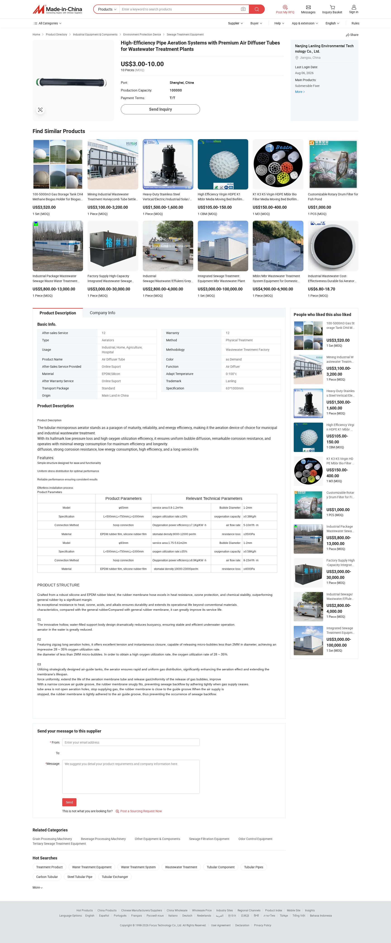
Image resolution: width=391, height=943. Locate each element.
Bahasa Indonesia (321, 915)
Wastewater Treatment (181, 867)
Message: (52, 763)
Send (69, 802)
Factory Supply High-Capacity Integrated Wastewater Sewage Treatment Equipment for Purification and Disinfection (341, 562)
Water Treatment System (138, 867)
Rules (355, 23)
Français (136, 915)
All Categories (48, 23)
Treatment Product (49, 867)
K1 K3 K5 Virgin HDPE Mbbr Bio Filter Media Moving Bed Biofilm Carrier (341, 461)
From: (55, 742)
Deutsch (187, 915)
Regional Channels (249, 910)
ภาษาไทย (269, 915)
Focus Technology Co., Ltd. (166, 925)
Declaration (242, 925)
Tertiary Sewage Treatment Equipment (59, 843)
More (298, 91)
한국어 (232, 915)
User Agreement (221, 925)
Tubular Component (221, 867)
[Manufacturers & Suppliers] (57, 9)
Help (277, 23)
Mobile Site (293, 910)
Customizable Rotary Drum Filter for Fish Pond (340, 494)
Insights (310, 910)
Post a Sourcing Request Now (139, 811)
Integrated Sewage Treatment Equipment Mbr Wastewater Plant (340, 630)
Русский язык (155, 915)
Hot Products (84, 910)
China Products (107, 910)
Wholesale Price (202, 910)
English (89, 915)
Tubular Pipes (253, 867)
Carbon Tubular (47, 877)
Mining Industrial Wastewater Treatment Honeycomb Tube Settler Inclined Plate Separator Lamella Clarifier (341, 359)
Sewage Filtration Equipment (209, 839)
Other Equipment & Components (157, 839)
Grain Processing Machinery (52, 839)
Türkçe (284, 915)
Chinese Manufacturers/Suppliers (141, 910)
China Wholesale (177, 910)
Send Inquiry (160, 109)
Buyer (254, 23)
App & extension (303, 23)
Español (104, 915)
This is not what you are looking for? (87, 811)
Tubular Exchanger (115, 877)
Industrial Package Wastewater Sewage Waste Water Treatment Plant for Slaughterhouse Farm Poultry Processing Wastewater (341, 528)
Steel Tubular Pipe (79, 877)
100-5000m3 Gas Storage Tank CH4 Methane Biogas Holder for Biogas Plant (341, 325)
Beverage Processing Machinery (103, 839)
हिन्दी (256, 915)
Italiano (173, 915)
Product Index (273, 910)
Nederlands (204, 915)
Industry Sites (224, 910)
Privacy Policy (262, 925)
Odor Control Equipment (255, 839)
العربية (219, 915)
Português (120, 915)
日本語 (245, 915)
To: (58, 753)
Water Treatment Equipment (92, 867)
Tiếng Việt (299, 915)
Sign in (353, 12)
